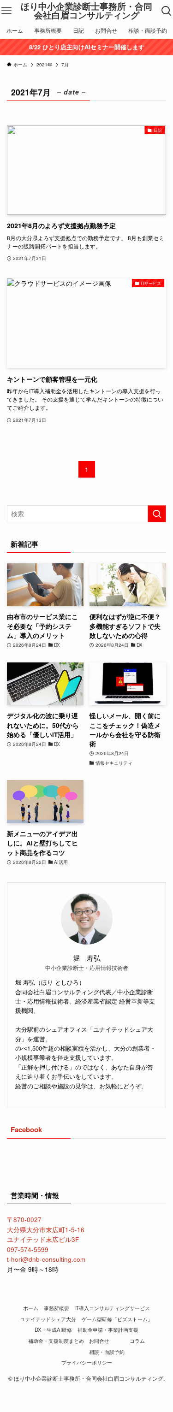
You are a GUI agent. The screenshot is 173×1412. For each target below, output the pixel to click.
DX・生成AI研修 (53, 1329)
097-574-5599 (27, 1249)
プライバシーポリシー (86, 1362)
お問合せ (99, 1340)
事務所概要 (56, 1308)
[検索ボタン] (166, 11)
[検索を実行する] (157, 513)
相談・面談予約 (107, 1351)
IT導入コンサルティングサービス (112, 1308)
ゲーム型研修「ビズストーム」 (117, 1319)
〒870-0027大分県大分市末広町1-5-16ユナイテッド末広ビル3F (45, 1229)
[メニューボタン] (6, 11)
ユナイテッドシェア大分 (48, 1319)
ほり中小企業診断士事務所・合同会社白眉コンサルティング (86, 11)
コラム (137, 1340)
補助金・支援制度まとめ (56, 1340)
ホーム (30, 1308)
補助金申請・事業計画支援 (108, 1329)
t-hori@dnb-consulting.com (46, 1259)
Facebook (26, 1129)
